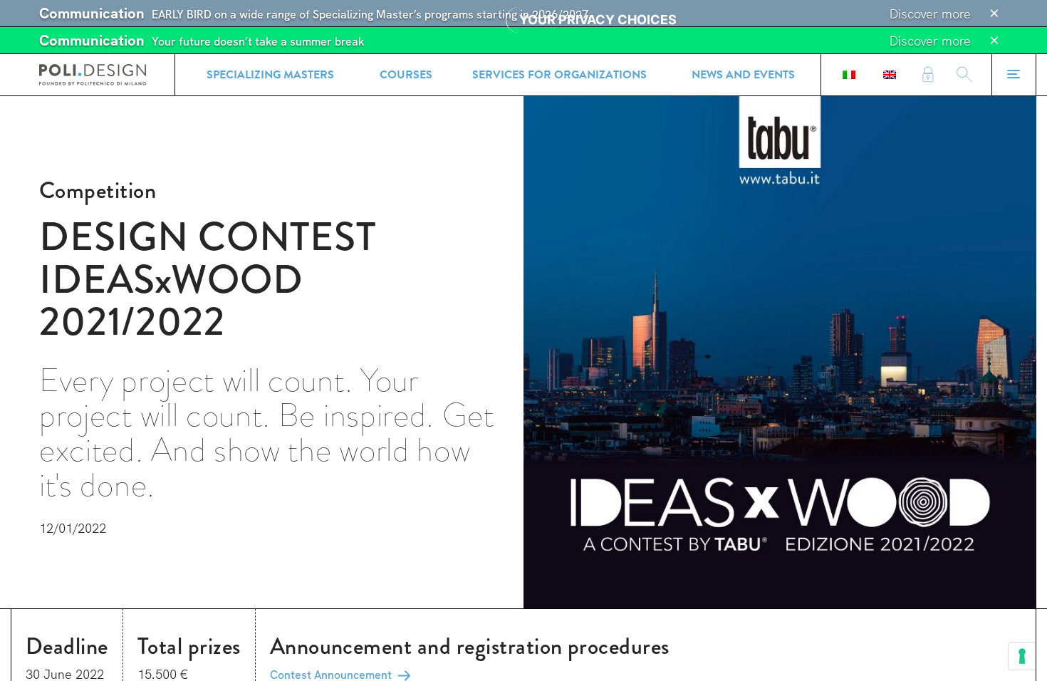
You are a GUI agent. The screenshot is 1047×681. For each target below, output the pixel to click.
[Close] (994, 13)
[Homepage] (92, 74)
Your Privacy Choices (598, 19)
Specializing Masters (270, 74)
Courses (406, 74)
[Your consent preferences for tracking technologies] (1022, 656)
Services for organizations (559, 74)
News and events (743, 74)
